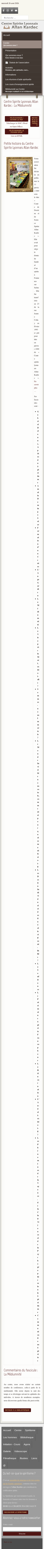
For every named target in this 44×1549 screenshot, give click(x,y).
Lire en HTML (17, 136)
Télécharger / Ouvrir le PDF (16, 118)
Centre (18, 1430)
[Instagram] (8, 10)
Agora (27, 1444)
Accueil (7, 1430)
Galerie (7, 1451)
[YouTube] (16, 10)
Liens (34, 1458)
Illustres (24, 1458)
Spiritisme (30, 1430)
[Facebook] (3, 10)
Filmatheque (9, 1458)
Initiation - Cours (11, 1444)
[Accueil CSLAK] (19, 26)
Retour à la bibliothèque (35, 121)
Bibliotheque (26, 1437)
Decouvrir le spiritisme (15, 1512)
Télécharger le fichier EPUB (16, 131)
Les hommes (10, 1437)
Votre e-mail (7, 1524)
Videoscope (20, 1451)
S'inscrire (22, 1534)
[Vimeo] (12, 10)
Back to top (8, 1542)
